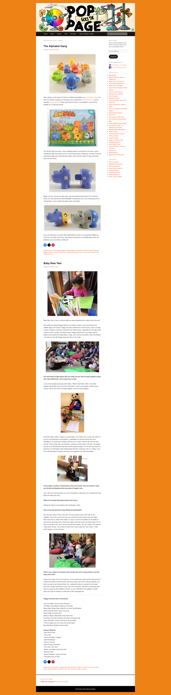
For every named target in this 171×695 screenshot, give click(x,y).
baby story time (72, 667)
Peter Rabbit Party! (114, 144)
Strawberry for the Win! (116, 94)
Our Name (73, 34)
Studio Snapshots (114, 174)
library (77, 252)
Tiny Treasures (113, 96)
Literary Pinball (113, 138)
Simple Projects (114, 170)
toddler (46, 254)
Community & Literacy (116, 92)
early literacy (62, 252)
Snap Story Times (114, 172)
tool (49, 254)
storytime (93, 252)
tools (85, 669)
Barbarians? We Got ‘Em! (116, 155)
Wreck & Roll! (113, 132)
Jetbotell (68, 252)
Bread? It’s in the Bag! (116, 85)
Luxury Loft (112, 150)
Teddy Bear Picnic (88, 100)
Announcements (114, 162)
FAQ (66, 34)
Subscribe (113, 56)
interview (92, 667)
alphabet (72, 250)
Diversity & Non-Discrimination (85, 689)
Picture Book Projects (115, 168)
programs (61, 669)
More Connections (54, 667)
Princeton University (124, 680)
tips (80, 669)
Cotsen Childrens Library (119, 67)
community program (92, 97)
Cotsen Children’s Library (86, 34)
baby (90, 250)
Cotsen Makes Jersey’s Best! (117, 123)
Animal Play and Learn (82, 250)
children (50, 252)
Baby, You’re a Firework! (116, 81)
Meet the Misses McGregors (117, 129)
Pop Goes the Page (46, 679)
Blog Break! (112, 75)
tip (77, 669)
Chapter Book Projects (116, 164)
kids (73, 252)
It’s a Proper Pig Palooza (116, 83)
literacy (81, 252)
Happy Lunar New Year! (116, 140)
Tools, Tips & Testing (54, 250)
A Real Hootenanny (115, 142)
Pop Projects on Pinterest (119, 65)
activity (68, 250)
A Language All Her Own (116, 117)
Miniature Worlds (114, 98)
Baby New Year (53, 263)
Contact (59, 34)
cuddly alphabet (54, 102)
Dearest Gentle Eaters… (116, 113)
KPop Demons (113, 152)
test (97, 252)
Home (45, 34)
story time (87, 252)
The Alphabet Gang (55, 46)
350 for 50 (112, 115)
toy (52, 254)
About (52, 34)
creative (55, 252)
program (55, 669)
